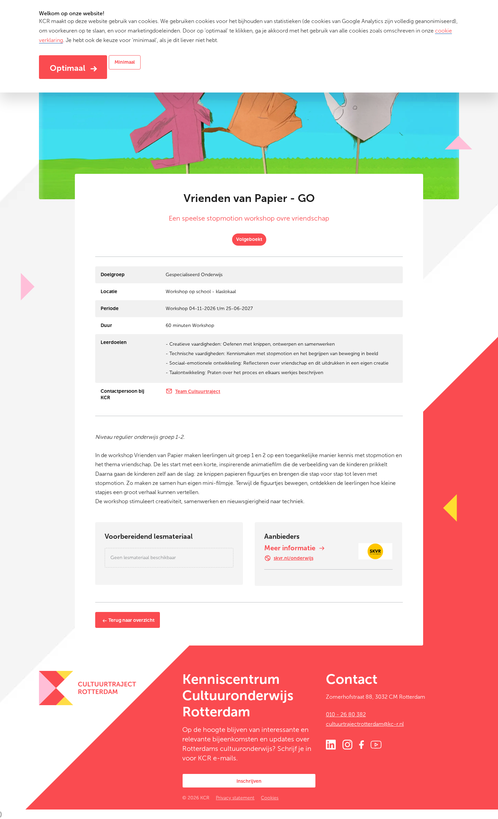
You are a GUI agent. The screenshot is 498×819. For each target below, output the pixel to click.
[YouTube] (376, 744)
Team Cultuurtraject (197, 391)
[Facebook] (361, 744)
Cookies (269, 798)
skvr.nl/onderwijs (293, 558)
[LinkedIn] (331, 744)
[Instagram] (347, 744)
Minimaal (125, 62)
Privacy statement (235, 798)
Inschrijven (249, 781)
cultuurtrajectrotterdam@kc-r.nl (365, 724)
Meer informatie (290, 548)
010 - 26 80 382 (346, 714)
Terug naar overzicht (130, 620)
